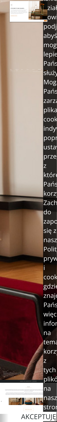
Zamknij (45, 20)
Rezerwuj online (14, 15)
